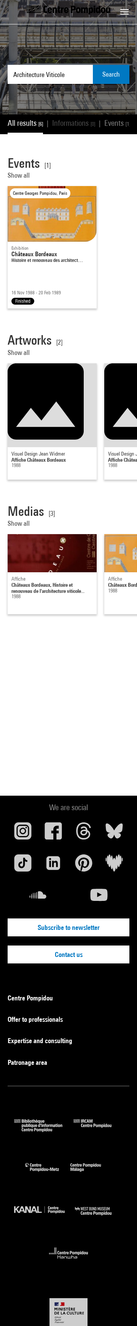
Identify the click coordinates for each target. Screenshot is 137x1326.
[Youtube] (98, 897)
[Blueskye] (114, 833)
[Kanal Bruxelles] (44, 1217)
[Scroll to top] (119, 1308)
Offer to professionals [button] (36, 1019)
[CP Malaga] (91, 1173)
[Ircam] (98, 1129)
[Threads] (83, 833)
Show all (19, 175)
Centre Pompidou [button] (31, 998)
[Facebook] (53, 833)
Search (111, 74)
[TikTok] (23, 865)
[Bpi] (43, 1129)
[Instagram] (23, 833)
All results (25, 123)
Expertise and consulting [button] (41, 1041)
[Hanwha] (68, 1261)
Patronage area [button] (28, 1062)
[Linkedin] (53, 865)
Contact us (69, 954)
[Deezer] (114, 865)
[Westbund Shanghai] (99, 1217)
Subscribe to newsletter (69, 927)
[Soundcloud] (38, 897)
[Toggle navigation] (124, 11)
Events (117, 123)
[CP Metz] (47, 1173)
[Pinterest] (83, 865)
